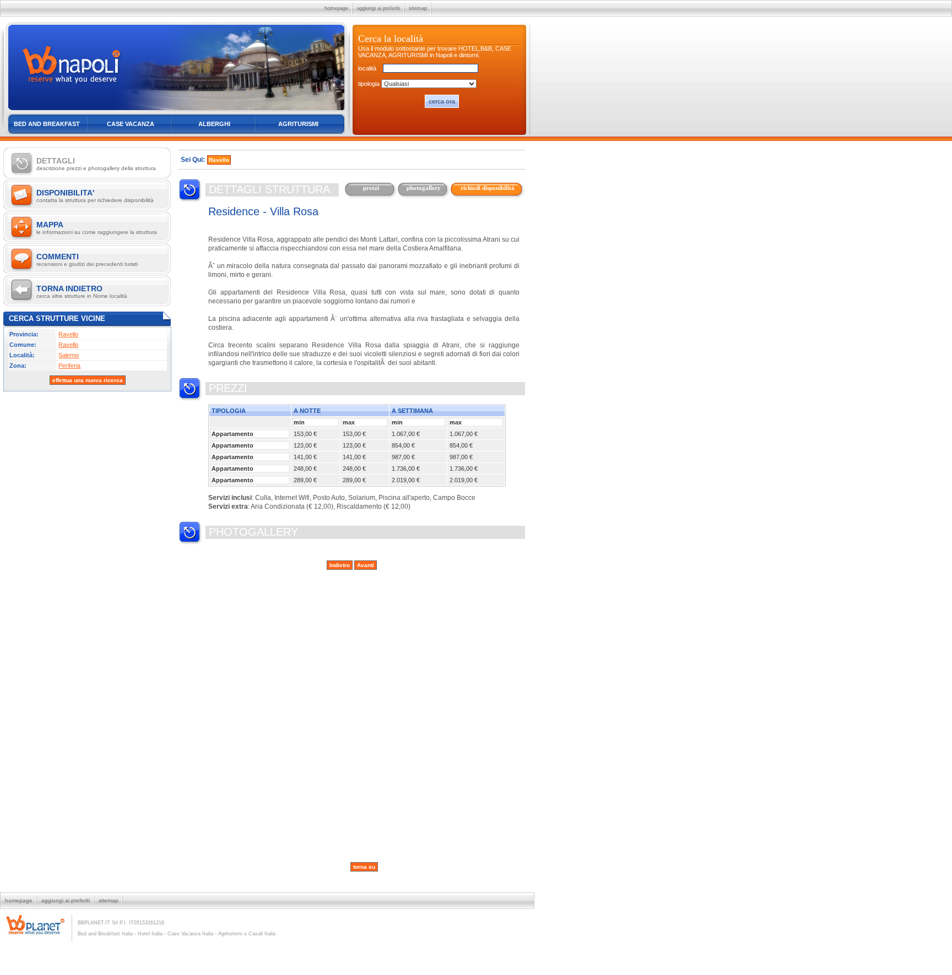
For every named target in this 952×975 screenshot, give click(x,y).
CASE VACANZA (130, 124)
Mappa (96, 227)
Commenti (87, 259)
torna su (364, 867)
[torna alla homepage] (176, 110)
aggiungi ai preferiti (378, 8)
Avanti (365, 565)
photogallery (424, 187)
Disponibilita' (95, 195)
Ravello (68, 334)
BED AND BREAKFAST (47, 124)
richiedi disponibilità (488, 187)
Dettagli (96, 163)
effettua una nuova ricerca (87, 380)
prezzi (371, 187)
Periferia (69, 365)
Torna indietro (81, 291)
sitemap (418, 8)
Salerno (68, 355)
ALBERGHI (214, 124)
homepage (336, 8)
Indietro (339, 565)
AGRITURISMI (298, 124)
